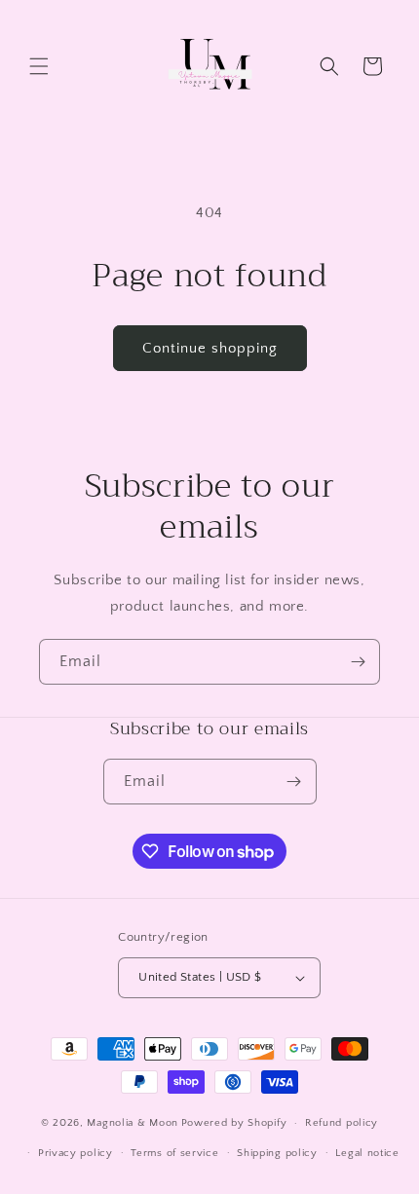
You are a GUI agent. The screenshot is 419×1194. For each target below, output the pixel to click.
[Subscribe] (357, 662)
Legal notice (367, 1153)
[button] (39, 66)
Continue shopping (210, 348)
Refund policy (341, 1123)
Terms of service (174, 1153)
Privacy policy (75, 1153)
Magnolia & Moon (132, 1123)
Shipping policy (277, 1153)
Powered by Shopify (234, 1123)
